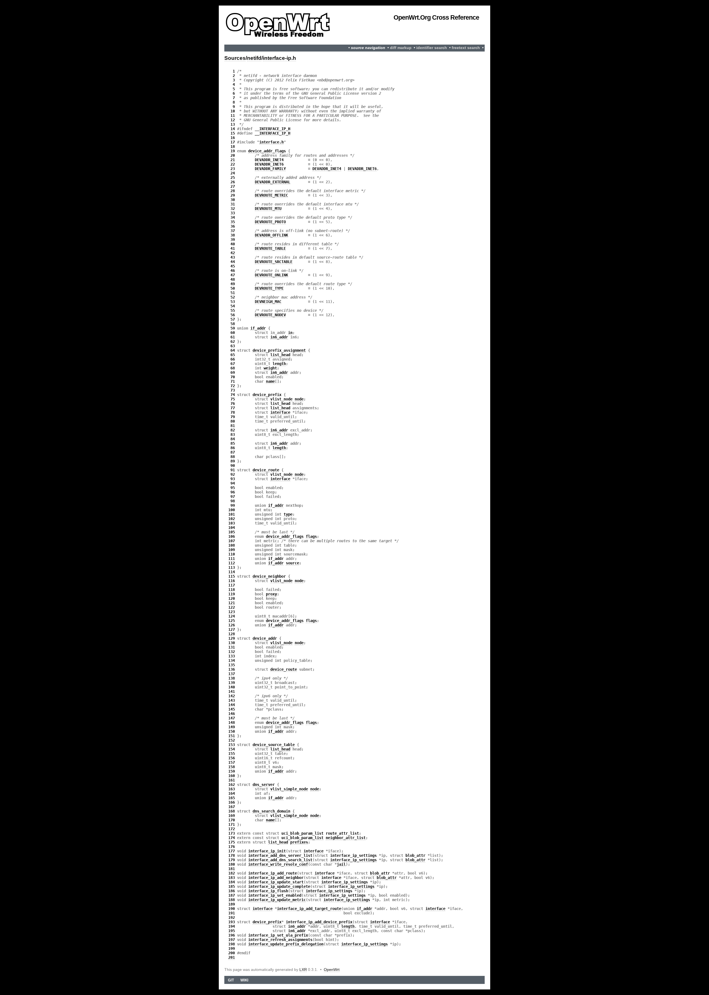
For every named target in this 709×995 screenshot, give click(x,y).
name (270, 381)
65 (232, 355)
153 (231, 744)
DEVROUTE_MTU (268, 208)
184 (231, 882)
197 (231, 939)
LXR (303, 969)
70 (232, 377)
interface (280, 412)
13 (232, 124)
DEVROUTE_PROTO (270, 222)
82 (232, 430)
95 (232, 487)
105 (231, 532)
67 (232, 363)
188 (231, 900)
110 (231, 554)
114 (231, 572)
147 (231, 718)
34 (232, 217)
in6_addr (279, 337)
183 (231, 877)
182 (231, 873)
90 (232, 465)
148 (231, 722)
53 (232, 301)
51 (232, 292)
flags (311, 536)
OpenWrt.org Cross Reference (436, 17)
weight (270, 368)
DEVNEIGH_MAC (268, 301)
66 (232, 359)
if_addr (258, 328)
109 (231, 549)
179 (231, 860)
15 (232, 133)
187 (231, 895)
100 (231, 510)
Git (231, 980)
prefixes (299, 842)
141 (231, 691)
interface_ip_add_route (272, 873)
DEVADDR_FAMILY (270, 168)
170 (231, 820)
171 (231, 824)
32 (232, 208)
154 (231, 749)
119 (231, 594)
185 (231, 886)
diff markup (401, 48)
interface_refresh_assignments (280, 939)
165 (231, 798)
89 (232, 461)
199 (231, 948)
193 (231, 922)
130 (231, 643)
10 (232, 111)
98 (232, 501)
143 (231, 700)
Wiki (244, 980)
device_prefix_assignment (279, 350)
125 (231, 620)
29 (232, 195)
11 (232, 115)
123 (231, 612)
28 (232, 191)
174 (231, 837)
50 (232, 288)
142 (231, 696)
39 (232, 239)
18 (232, 146)
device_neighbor (269, 576)
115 (231, 576)
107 (231, 541)
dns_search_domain (271, 811)
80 (232, 421)
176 (231, 846)
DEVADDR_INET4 (269, 160)
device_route (266, 470)
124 (231, 616)
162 (231, 784)
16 (232, 137)
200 (231, 953)
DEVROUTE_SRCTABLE (273, 261)
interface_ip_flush (268, 891)
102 (231, 518)
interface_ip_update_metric (277, 900)
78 (232, 412)
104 (231, 527)
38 (232, 235)
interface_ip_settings (353, 855)
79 (232, 417)
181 (231, 869)
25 (232, 177)
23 (232, 168)
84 (232, 439)
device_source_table (274, 744)
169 (231, 815)
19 (232, 151)
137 (231, 674)
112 (231, 563)
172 (231, 829)
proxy (271, 594)
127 (231, 629)
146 (231, 713)
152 (231, 740)
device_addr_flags (267, 151)
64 (232, 350)
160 (231, 775)
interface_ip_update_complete (279, 886)
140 (231, 687)
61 (232, 337)
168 (231, 811)
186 (231, 891)
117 (231, 585)
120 (231, 598)
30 (232, 199)
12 (232, 120)
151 (231, 736)
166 (231, 802)
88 (232, 456)
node (299, 399)
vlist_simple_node (289, 789)
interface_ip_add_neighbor (276, 877)
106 (231, 536)
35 (232, 222)
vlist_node (281, 399)
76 (232, 403)
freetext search (466, 48)
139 (231, 682)
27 (232, 186)
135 (231, 665)
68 (232, 368)
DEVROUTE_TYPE (269, 288)
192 (231, 917)
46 (232, 270)
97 (232, 496)
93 (232, 479)
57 (232, 319)
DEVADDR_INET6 (269, 164)
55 (232, 310)
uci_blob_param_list (302, 833)
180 (231, 864)
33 (232, 213)
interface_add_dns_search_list (280, 860)
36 (232, 226)
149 (231, 727)
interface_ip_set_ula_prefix (278, 935)
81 (232, 425)
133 (231, 656)
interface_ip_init (267, 851)
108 (231, 545)
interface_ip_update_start (276, 882)
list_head (280, 355)
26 (232, 182)
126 (231, 625)
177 (231, 851)
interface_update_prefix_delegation (285, 944)
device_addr (265, 638)
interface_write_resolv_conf (278, 864)
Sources (235, 58)
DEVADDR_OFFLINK (271, 235)
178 (231, 855)
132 (231, 651)
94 (232, 483)
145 (231, 709)
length (279, 363)
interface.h (271, 142)
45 (232, 266)
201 (231, 957)
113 (231, 567)
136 (231, 669)
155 (231, 753)
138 (231, 678)
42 (232, 253)
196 (231, 935)
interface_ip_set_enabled (274, 895)
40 (232, 244)
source (292, 563)
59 (232, 328)
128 (231, 634)
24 (232, 173)
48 (232, 279)
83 (232, 434)
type (288, 514)
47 (232, 275)
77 (232, 408)
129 (231, 638)
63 (232, 346)
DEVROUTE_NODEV (270, 315)
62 (232, 341)
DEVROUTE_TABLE (270, 248)
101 (231, 514)
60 (232, 332)
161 (231, 780)
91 (232, 470)
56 (232, 315)
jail (341, 864)
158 (231, 767)
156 (231, 758)
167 (231, 806)
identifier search (431, 48)
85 (232, 443)
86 (232, 448)
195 (231, 931)
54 (232, 306)
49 (232, 284)
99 (232, 505)
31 (232, 204)
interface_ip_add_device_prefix (319, 922)
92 (232, 474)
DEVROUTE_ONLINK (271, 275)
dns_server (264, 784)
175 (231, 842)
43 (232, 257)
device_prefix (267, 394)
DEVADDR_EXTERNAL (272, 182)
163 (231, 789)
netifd (254, 58)
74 (232, 394)
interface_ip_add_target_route (309, 908)
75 (232, 399)
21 (232, 160)
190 (231, 908)
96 (232, 492)
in (290, 332)
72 (232, 386)
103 (231, 523)
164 (231, 793)
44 (232, 261)
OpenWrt (332, 969)
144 (231, 705)
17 (232, 142)
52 (232, 297)
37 (232, 230)
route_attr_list (342, 833)
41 (232, 248)
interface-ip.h (279, 58)
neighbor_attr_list (346, 837)
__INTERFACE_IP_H (272, 129)
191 (231, 913)
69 (232, 372)
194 (231, 926)
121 (231, 603)
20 (232, 155)
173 (231, 833)
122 (231, 607)
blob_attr (415, 855)
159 (231, 771)
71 (232, 381)
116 (231, 581)
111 (231, 558)
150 (231, 731)
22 (232, 164)
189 (231, 904)
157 (231, 762)
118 (231, 589)
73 (232, 390)
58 (232, 324)
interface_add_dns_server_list (280, 855)
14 (232, 129)
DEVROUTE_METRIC (271, 195)
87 (232, 452)
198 (231, 944)
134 (231, 660)
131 (231, 647)
